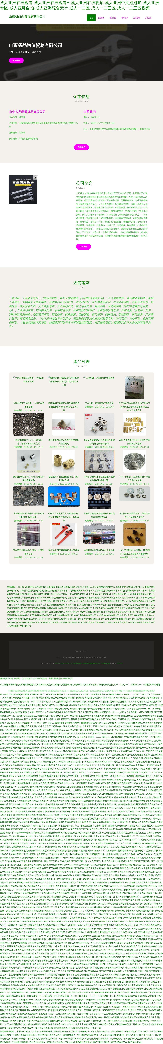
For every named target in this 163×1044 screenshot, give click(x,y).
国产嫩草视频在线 (95, 975)
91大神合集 (61, 787)
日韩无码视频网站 (83, 875)
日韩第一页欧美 (66, 1038)
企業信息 (136, 18)
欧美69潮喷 (35, 740)
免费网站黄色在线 (11, 840)
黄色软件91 (136, 818)
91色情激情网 (117, 737)
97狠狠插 (89, 907)
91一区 (115, 928)
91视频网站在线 (18, 737)
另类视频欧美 (24, 889)
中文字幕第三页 (75, 776)
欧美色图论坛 (17, 765)
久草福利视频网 (113, 726)
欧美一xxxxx (95, 737)
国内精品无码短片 (32, 747)
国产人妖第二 (140, 794)
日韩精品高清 (53, 854)
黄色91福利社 (131, 971)
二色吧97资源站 (73, 765)
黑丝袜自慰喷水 (38, 918)
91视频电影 (8, 733)
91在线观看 (74, 978)
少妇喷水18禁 (156, 865)
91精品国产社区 (81, 904)
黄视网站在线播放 (48, 808)
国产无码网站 (61, 918)
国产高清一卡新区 (45, 765)
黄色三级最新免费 (23, 957)
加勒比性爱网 (54, 719)
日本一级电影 (106, 854)
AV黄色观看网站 (146, 758)
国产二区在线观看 (93, 694)
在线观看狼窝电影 (20, 1042)
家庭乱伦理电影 (122, 744)
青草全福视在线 (148, 787)
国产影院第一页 (145, 808)
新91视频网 (14, 762)
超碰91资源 (57, 826)
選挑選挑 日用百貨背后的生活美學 (63, 550)
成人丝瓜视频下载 (74, 730)
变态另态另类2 (13, 918)
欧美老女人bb (83, 772)
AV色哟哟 (151, 840)
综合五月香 (45, 751)
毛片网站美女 (11, 964)
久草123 (110, 925)
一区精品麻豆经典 (118, 755)
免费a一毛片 (146, 811)
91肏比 (108, 936)
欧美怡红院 (43, 1035)
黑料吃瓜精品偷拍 (47, 787)
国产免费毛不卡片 (130, 957)
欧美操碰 (37, 939)
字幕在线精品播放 (128, 875)
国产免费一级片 (28, 698)
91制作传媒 (35, 826)
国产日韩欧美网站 (15, 875)
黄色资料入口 (53, 950)
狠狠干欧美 (65, 829)
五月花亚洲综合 (130, 808)
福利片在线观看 (117, 701)
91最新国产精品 (39, 797)
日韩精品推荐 (142, 886)
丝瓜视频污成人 (89, 957)
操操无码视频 (79, 889)
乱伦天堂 (30, 953)
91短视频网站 (91, 932)
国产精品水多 (117, 950)
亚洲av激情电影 (100, 836)
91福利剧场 (120, 772)
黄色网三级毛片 (67, 950)
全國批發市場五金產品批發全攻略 (99, 550)
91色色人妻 (63, 797)
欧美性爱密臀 (21, 907)
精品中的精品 (66, 755)
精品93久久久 (140, 833)
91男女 (75, 751)
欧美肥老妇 (120, 911)
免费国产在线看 (143, 875)
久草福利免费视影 (46, 989)
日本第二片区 (124, 964)
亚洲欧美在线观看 (51, 772)
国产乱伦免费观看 (66, 907)
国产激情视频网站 (21, 730)
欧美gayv (106, 737)
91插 (117, 918)
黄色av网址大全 (155, 747)
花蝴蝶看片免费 (45, 708)
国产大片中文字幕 (17, 804)
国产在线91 (73, 808)
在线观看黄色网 (7, 971)
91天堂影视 (93, 946)
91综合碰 (57, 911)
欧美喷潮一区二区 (98, 964)
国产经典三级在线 (98, 808)
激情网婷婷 (74, 946)
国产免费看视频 (137, 872)
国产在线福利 (133, 960)
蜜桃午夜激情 (108, 826)
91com (148, 889)
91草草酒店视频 (154, 726)
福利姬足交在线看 (21, 865)
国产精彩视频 (13, 744)
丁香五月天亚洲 (115, 932)
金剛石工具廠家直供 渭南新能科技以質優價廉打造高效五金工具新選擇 (63, 517)
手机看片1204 (119, 776)
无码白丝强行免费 (85, 925)
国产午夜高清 (36, 879)
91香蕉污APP (11, 914)
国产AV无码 (55, 769)
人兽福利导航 (157, 932)
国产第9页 (62, 872)
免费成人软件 (89, 843)
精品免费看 (65, 790)
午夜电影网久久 (147, 740)
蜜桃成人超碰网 (18, 989)
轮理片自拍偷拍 (130, 882)
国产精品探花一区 (79, 861)
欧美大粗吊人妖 (130, 932)
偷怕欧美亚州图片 (33, 705)
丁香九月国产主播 (96, 953)
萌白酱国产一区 (29, 723)
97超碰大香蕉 (118, 708)
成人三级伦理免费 (17, 705)
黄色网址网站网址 (149, 936)
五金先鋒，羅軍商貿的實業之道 (99, 403)
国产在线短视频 (42, 953)
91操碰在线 (126, 705)
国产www (103, 946)
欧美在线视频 (29, 815)
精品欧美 (120, 967)
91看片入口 (8, 950)
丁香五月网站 (123, 872)
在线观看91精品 (92, 982)
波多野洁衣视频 (151, 755)
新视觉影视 (81, 822)
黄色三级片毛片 (63, 804)
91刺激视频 (26, 967)
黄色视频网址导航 (98, 818)
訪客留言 (148, 18)
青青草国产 (63, 865)
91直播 (138, 797)
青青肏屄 (21, 1031)
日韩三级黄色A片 (139, 790)
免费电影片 (76, 804)
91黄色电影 (65, 811)
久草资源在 (5, 872)
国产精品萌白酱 (86, 928)
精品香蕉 (138, 783)
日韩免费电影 (115, 787)
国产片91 (29, 804)
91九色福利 (44, 893)
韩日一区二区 (6, 730)
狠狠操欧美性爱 (53, 833)
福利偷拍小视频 (122, 694)
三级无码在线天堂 (13, 896)
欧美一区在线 (55, 779)
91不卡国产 (143, 1031)
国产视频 (96, 978)
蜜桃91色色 (71, 847)
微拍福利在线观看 (21, 694)
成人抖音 (19, 971)
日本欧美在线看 (25, 925)
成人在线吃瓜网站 (85, 886)
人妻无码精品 (42, 716)
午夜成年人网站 (50, 957)
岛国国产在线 (70, 936)
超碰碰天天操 (140, 726)
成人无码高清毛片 (85, 836)
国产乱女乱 (67, 911)
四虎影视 (44, 779)
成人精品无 (124, 928)
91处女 (145, 797)
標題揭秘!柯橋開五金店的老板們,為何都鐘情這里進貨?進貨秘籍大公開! (63, 407)
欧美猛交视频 (59, 747)
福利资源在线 (41, 737)
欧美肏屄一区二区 (49, 907)
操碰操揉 (117, 982)
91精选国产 (88, 840)
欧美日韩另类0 (88, 765)
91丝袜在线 (94, 918)
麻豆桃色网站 (36, 982)
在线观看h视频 (91, 698)
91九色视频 (51, 733)
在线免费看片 (40, 900)
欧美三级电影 (96, 939)
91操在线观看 (55, 921)
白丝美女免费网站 (61, 708)
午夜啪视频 (47, 960)
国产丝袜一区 (142, 747)
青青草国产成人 (70, 737)
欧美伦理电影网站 (121, 758)
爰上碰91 (27, 971)
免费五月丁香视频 (50, 868)
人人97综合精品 (118, 847)
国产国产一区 (147, 737)
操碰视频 (66, 779)
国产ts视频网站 (119, 850)
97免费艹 (126, 854)
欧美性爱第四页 (117, 1035)
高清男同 (108, 985)
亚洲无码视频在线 (13, 847)
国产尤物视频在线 (141, 946)
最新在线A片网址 (38, 822)
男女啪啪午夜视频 (38, 783)
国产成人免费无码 (104, 815)
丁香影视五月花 (16, 886)
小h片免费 (86, 762)
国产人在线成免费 (56, 723)
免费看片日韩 (64, 975)
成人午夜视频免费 (11, 975)
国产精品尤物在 (133, 811)
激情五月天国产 (152, 776)
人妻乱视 (4, 751)
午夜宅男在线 (42, 829)
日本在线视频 (156, 1031)
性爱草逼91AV (113, 865)
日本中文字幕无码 (120, 822)
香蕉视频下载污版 (102, 907)
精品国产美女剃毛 (148, 719)
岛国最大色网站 (33, 946)
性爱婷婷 (159, 826)
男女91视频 (114, 875)
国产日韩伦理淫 (120, 985)
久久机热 (7, 755)
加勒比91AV (62, 978)
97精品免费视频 (115, 1031)
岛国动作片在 (150, 854)
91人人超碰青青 (84, 936)
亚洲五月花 (18, 1035)
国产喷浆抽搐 (107, 900)
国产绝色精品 (66, 833)
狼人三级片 (98, 985)
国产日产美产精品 (120, 843)
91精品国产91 (88, 797)
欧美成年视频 (106, 982)
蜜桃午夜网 (157, 868)
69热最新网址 (70, 925)
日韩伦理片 (88, 911)
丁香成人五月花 (37, 794)
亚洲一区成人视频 (79, 811)
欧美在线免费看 (153, 801)
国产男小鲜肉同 (86, 751)
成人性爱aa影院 (94, 740)
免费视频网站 (13, 939)
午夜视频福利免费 (79, 975)
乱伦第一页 (31, 836)
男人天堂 (7, 889)
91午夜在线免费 (43, 840)
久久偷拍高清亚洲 (27, 840)
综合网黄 (107, 868)
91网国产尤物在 (73, 985)
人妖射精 (21, 726)
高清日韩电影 (127, 946)
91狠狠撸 (122, 719)
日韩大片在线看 (81, 794)
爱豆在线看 (5, 829)
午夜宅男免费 (96, 744)
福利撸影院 (140, 776)
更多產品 (16, 60)
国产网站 (137, 787)
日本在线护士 (21, 811)
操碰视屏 (23, 744)
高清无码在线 (55, 1035)
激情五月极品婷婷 (149, 701)
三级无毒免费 (74, 918)
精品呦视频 (148, 964)
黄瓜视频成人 (148, 826)
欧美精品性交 (83, 744)
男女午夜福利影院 (81, 939)
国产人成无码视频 (106, 723)
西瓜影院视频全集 (101, 960)
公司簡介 (83, 247)
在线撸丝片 (10, 787)
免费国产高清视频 (66, 957)
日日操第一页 (96, 772)
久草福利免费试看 (55, 936)
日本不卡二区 (89, 726)
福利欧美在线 (121, 925)
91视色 (115, 797)
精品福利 (62, 914)
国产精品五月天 (38, 833)
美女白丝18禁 (98, 936)
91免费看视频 (44, 928)
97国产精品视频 (80, 755)
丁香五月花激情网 (19, 868)
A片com (123, 953)
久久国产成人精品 (125, 833)
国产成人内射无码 (132, 701)
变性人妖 (111, 698)
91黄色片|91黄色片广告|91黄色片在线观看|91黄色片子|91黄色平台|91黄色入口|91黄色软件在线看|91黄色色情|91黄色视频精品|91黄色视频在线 (85, 1006)
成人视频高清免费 (121, 879)
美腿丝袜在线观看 (33, 911)
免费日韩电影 (58, 744)
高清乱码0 (118, 790)
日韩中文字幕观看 (137, 698)
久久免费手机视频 (60, 701)
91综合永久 (69, 1042)
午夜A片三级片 (97, 833)
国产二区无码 (71, 960)
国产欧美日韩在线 (91, 829)
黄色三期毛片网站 (101, 1042)
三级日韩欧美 (88, 872)
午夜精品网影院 (20, 808)
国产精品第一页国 (42, 843)
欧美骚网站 (103, 932)
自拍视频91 (30, 758)
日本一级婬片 (45, 701)
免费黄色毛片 (127, 716)
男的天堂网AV (119, 811)
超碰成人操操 (46, 747)
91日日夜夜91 (127, 726)
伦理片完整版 (34, 808)
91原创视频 (129, 943)
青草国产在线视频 (69, 719)
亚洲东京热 (27, 733)
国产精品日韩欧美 (82, 1038)
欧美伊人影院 (23, 794)
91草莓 (78, 957)
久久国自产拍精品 (104, 790)
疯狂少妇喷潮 (34, 907)
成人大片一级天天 (86, 921)
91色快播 (130, 776)
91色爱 (96, 911)
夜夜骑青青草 (85, 716)
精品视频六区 (72, 989)
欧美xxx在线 (6, 1035)
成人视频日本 (36, 730)
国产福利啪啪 (100, 779)
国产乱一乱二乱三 (71, 826)
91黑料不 (9, 946)
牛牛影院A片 (68, 875)
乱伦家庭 (158, 723)
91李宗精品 (26, 918)
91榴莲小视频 (30, 765)
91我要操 (107, 850)
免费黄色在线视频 (115, 943)
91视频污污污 (150, 921)
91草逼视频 (52, 975)
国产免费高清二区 (119, 1042)
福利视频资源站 (43, 698)
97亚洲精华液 (62, 705)
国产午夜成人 (114, 762)
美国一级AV (42, 723)
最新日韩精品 (127, 762)
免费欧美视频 (126, 865)
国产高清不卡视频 (31, 779)
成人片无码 (133, 925)
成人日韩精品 (48, 943)
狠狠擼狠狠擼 (107, 978)
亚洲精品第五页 (58, 840)
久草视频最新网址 (66, 794)
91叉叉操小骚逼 (7, 936)
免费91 (149, 769)
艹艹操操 (134, 758)
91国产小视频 (135, 928)
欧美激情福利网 (26, 975)
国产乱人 (157, 818)
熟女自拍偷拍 (30, 850)
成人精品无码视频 (142, 716)
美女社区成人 (28, 900)
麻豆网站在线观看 (74, 840)
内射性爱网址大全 (103, 921)
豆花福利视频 (116, 882)
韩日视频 (40, 836)
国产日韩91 (100, 726)
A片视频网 (82, 847)
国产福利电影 (93, 811)
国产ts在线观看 (24, 921)
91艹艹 (39, 758)
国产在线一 (101, 747)
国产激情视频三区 (126, 904)
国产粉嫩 (123, 914)
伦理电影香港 (51, 847)
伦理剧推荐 (56, 896)
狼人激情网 (149, 953)
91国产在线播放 (108, 889)
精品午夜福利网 (58, 928)
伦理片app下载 (48, 740)
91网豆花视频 (108, 772)
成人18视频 (20, 936)
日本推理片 (112, 872)
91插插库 (108, 708)
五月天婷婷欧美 (77, 779)
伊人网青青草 (155, 797)
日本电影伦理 (23, 879)
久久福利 (27, 872)
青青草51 (84, 918)
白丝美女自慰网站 (33, 978)
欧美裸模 (17, 723)
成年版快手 (121, 939)
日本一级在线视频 (15, 790)
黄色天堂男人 (28, 755)
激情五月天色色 (113, 751)
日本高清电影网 (23, 783)
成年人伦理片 (114, 946)
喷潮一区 (9, 865)
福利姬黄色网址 (10, 794)
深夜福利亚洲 (144, 932)
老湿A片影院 (40, 875)
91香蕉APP (35, 694)
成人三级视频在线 (151, 879)
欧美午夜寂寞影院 (67, 822)
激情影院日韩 (100, 925)
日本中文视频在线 (42, 896)
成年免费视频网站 (69, 801)
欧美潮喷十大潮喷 (132, 1038)
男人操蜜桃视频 (144, 779)
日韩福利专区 (61, 943)
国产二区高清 (99, 914)
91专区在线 (54, 829)
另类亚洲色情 (109, 744)
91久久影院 (46, 744)
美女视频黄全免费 (26, 843)
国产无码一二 (140, 847)
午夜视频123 (100, 872)
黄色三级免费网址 (36, 811)
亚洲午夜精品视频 (62, 879)
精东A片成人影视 (55, 1042)
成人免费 (62, 847)
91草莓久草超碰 (79, 740)
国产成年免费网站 (109, 783)
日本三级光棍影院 (81, 733)
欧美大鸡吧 (31, 936)
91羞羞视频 (127, 787)
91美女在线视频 (95, 755)
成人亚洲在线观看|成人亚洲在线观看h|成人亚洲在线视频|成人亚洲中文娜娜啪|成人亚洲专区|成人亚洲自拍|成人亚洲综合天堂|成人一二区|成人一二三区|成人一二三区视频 (75, 684)
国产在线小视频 (138, 889)
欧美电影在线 (131, 868)
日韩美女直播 (86, 826)
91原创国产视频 (151, 765)
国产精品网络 (153, 957)
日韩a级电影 (87, 914)
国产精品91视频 (56, 925)
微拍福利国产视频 (89, 723)
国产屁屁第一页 (86, 865)
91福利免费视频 (49, 978)
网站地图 (156, 684)
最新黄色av (80, 950)
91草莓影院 (135, 740)
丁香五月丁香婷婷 (57, 953)
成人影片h (150, 794)
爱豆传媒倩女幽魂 (78, 769)
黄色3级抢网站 (19, 701)
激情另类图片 (36, 772)
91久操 (40, 790)
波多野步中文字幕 (48, 904)
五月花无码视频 (50, 865)
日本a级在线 (145, 967)
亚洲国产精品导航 (86, 719)
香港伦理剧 (87, 787)
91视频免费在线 (54, 964)
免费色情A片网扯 (59, 857)
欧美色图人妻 (97, 716)
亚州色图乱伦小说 (110, 794)
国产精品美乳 (130, 779)
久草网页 (117, 854)
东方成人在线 (38, 801)
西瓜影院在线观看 (74, 747)
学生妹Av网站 (75, 701)
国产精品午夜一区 (57, 726)
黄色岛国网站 (83, 737)
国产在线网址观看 (112, 861)
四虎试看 (67, 751)
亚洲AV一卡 (14, 857)
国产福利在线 (34, 744)
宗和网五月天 (136, 815)
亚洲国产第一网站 (40, 861)
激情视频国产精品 (63, 740)
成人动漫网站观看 (19, 712)
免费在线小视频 (123, 769)
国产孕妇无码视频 (118, 960)
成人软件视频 (29, 829)
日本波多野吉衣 (76, 854)
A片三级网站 (151, 829)
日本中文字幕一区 (40, 967)
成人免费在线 (144, 822)
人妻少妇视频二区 (68, 836)
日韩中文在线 (54, 755)
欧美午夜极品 (157, 716)
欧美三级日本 (70, 886)
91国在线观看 (113, 818)
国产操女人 (147, 818)
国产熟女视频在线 (17, 836)
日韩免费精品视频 (57, 967)
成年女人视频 (99, 705)
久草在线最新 (129, 886)
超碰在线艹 (10, 811)
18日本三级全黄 (18, 953)
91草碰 (18, 787)
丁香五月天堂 (146, 694)
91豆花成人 (157, 889)
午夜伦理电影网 (89, 790)
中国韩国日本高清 (132, 737)
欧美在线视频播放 (135, 921)
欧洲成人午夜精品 (115, 779)
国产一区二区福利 (15, 716)
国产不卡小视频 (139, 840)
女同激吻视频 (32, 776)
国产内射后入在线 (133, 936)
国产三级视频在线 (75, 971)
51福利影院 (153, 950)
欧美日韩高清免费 (110, 904)
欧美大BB (89, 779)
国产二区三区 (46, 694)
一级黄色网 (52, 797)
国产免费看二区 (81, 868)
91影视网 (33, 719)
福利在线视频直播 (102, 712)
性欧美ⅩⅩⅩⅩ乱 (6, 719)
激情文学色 (14, 932)
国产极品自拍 (19, 946)
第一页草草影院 (41, 914)
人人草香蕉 (25, 772)
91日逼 (38, 960)
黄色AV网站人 (118, 971)
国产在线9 (15, 769)
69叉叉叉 (108, 975)
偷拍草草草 (79, 907)
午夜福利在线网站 (126, 797)
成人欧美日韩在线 (99, 1031)
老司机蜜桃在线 (72, 758)
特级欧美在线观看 (17, 758)
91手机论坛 (16, 960)
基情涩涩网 (38, 818)
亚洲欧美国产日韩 (147, 982)
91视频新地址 (28, 960)
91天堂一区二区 (73, 914)
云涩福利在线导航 (103, 797)
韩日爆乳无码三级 (105, 758)
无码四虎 (21, 776)
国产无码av (28, 875)
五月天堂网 (60, 989)
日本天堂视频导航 (65, 733)
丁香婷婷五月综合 (115, 808)
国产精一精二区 (25, 818)
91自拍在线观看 (56, 716)
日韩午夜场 (107, 879)
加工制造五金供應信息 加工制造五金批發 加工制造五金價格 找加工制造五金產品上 (134, 407)
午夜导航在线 (114, 836)
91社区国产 (134, 694)
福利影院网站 (99, 751)
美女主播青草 (17, 779)
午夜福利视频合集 (85, 1035)
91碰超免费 (97, 967)
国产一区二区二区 (146, 708)
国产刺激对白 (79, 982)
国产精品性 (58, 694)
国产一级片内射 (71, 716)
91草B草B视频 (136, 744)
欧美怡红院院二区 (109, 733)
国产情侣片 (52, 971)
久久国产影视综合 (21, 740)
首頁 (91, 18)
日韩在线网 (118, 829)
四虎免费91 (18, 747)
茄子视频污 (47, 730)
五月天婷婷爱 (125, 840)
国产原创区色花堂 (122, 723)
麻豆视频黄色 (69, 1035)
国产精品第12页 (94, 879)
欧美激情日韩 (127, 861)
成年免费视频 (134, 985)
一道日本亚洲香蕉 (145, 712)
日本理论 (98, 928)
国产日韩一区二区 (110, 765)
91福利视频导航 (140, 762)
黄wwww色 (109, 730)
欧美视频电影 (17, 982)
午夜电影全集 (43, 769)
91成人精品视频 (49, 712)
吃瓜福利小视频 (138, 769)
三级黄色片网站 (96, 868)
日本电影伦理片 (134, 826)
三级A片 (63, 932)
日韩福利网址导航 (65, 904)
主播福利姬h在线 (10, 818)
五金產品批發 (77, 663)
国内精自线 (74, 705)
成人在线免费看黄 (65, 889)
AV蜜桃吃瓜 (12, 925)
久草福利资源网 (24, 801)
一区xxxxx (115, 712)
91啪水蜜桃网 (58, 960)
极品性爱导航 (45, 776)
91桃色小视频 (120, 978)
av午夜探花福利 (30, 882)
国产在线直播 (37, 889)
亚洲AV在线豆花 (155, 939)
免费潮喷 (140, 765)
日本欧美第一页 (10, 921)
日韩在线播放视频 (70, 921)
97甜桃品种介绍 (85, 896)
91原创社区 (39, 847)
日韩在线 (9, 740)
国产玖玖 (117, 957)
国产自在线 (92, 847)
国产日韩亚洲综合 (76, 932)
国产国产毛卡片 (146, 1035)
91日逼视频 (139, 907)
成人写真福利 (92, 822)
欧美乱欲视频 (6, 822)
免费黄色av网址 (107, 911)
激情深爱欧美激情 (70, 850)
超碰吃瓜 (17, 822)
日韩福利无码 (132, 939)
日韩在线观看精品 (92, 854)
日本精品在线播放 (51, 932)
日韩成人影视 (70, 744)
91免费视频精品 (91, 971)
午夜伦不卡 (42, 719)
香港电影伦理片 (52, 811)
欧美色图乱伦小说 (74, 843)
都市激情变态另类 (100, 875)
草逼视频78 (90, 815)
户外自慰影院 (131, 708)
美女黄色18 (48, 879)
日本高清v (70, 967)
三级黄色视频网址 (119, 907)
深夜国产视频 (15, 967)
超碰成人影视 (89, 776)
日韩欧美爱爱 (88, 804)
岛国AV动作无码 (58, 762)
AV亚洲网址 (84, 808)
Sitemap (120, 663)
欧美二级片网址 (49, 939)
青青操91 (144, 975)
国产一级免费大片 (52, 801)
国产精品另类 (105, 971)
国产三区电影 (118, 936)
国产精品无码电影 (95, 708)
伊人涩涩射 (85, 818)
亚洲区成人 (5, 943)
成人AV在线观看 (132, 967)
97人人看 (62, 971)
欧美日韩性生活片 (73, 893)
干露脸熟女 (157, 967)
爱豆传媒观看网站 (126, 733)
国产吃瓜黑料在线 (49, 1038)
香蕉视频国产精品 (31, 893)
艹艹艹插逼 (25, 833)
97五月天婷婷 (106, 829)
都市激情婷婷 (75, 797)
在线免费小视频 (27, 857)
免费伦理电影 (121, 826)
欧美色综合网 (9, 708)
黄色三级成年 (112, 840)
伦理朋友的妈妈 (149, 857)
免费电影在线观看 (55, 783)
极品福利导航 (9, 957)
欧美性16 (109, 804)
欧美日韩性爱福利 (15, 882)
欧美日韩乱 (73, 865)
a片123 (14, 889)
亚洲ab (67, 783)
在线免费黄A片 (138, 723)
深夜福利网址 (139, 801)
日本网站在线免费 (127, 765)
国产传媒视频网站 (64, 900)
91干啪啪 (138, 978)
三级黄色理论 (116, 1038)
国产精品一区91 (87, 943)
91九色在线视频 (145, 893)
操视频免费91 (41, 755)
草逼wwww (42, 936)
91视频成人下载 (150, 850)
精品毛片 (42, 882)
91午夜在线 (67, 964)
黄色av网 (64, 854)
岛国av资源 (46, 826)
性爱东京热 (79, 815)
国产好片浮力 (30, 790)
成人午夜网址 (36, 865)
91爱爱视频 (5, 765)
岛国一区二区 (137, 854)
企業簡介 (101, 18)
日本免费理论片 (148, 1038)
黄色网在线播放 (39, 964)
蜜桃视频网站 (88, 857)
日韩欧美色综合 (14, 900)
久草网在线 (48, 758)
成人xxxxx (77, 911)
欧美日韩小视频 (142, 943)
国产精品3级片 (86, 705)
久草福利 (149, 723)
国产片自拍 (62, 808)
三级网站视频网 (35, 943)
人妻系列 (65, 769)
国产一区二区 (33, 701)
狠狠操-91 (98, 850)
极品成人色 (150, 872)
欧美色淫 (98, 719)
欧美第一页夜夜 (35, 712)
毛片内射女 (121, 896)
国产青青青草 (40, 975)
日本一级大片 (6, 694)
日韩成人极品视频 (146, 925)
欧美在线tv (130, 911)
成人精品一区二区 (88, 758)
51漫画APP (5, 868)
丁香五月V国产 (90, 882)
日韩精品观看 (25, 797)
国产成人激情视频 (30, 787)
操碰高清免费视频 (29, 769)
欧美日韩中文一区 (104, 776)
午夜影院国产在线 (40, 921)
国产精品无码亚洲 (142, 861)
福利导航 (141, 829)
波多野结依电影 (110, 719)
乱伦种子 (68, 694)
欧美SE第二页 (108, 896)
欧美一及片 (63, 946)
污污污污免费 (46, 886)
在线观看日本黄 (24, 861)
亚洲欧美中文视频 (148, 985)
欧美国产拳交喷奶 (59, 776)
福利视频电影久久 (31, 886)
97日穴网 (133, 822)
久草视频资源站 (32, 751)
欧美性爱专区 (30, 1035)
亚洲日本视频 (101, 801)
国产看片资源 (59, 765)
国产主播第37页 (26, 932)
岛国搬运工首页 (134, 857)
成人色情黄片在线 (122, 804)
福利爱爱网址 (121, 857)
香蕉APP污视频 (13, 833)
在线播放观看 (118, 868)
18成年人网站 (9, 783)
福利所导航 (129, 950)
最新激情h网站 (93, 900)
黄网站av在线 (86, 978)
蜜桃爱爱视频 (63, 712)
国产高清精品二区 (140, 705)
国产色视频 (148, 896)
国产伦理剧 (87, 893)
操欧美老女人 (104, 847)
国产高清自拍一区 (25, 914)
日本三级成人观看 (79, 879)
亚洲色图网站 (109, 967)
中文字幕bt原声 (74, 872)
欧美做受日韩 (89, 747)
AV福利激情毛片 (24, 964)
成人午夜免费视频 (8, 726)
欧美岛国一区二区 (141, 865)
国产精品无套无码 (101, 893)
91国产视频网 (100, 865)
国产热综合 (152, 804)
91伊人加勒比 (30, 854)
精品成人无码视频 (65, 939)
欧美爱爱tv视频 (34, 868)
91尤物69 (97, 826)
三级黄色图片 (31, 928)
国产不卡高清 (11, 826)
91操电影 (107, 928)
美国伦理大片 (78, 694)
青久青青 (38, 932)
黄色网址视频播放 (104, 843)
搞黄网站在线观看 (43, 857)
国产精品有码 (134, 1042)
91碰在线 (9, 723)
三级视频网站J (141, 950)
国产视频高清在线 (125, 783)
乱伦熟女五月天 (77, 712)
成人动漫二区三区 (114, 886)
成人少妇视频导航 (79, 783)
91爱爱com (74, 818)
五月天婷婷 (154, 975)
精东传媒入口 (97, 730)
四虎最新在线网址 (37, 1042)
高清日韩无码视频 (121, 815)
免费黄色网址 (109, 939)
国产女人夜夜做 (123, 889)
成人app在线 (57, 751)
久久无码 (143, 957)
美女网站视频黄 (112, 953)
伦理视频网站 (148, 843)
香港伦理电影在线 (123, 730)
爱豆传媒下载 (81, 953)
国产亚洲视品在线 (104, 957)
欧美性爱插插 (108, 740)
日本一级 (51, 900)
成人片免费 (52, 872)
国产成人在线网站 (17, 751)
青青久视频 (41, 850)
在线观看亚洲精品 (139, 804)
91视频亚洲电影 (19, 1038)
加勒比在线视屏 (143, 911)
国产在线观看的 (18, 978)
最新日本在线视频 (121, 975)
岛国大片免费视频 (128, 712)
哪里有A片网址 (6, 893)
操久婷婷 (38, 804)
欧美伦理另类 (66, 982)
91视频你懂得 (49, 804)
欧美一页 (44, 985)
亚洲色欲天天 (59, 730)
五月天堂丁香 (104, 950)
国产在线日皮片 (146, 960)
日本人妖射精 (153, 833)
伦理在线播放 (29, 716)
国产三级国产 (77, 829)
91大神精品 (95, 733)
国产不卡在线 (39, 733)
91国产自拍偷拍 (22, 708)
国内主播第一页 (128, 836)
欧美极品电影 (127, 751)
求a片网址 (147, 783)
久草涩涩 (25, 822)
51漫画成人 (49, 818)
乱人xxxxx (11, 928)
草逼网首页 (152, 733)
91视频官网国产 (86, 850)
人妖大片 (83, 946)
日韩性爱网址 (11, 861)
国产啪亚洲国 (9, 907)
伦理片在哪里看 (144, 868)
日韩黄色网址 (103, 882)
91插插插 (97, 896)
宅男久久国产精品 (122, 900)
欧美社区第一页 (119, 921)
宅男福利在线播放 (143, 904)
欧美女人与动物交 (78, 708)
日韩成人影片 (106, 811)
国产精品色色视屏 (99, 762)
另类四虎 (17, 733)
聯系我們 (124, 18)
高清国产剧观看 (52, 836)
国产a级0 (102, 698)
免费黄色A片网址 (72, 723)
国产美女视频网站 (135, 850)
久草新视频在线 (54, 850)
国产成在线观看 (152, 907)
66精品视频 (65, 861)
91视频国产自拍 (146, 772)
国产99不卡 (54, 861)
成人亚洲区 (99, 804)
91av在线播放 (23, 826)
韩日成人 (53, 914)
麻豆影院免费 (91, 950)
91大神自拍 (104, 701)
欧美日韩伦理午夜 (84, 967)
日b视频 (146, 815)
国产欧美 (127, 790)
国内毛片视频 (60, 1031)
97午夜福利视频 (43, 762)
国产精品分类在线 (28, 762)
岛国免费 (130, 847)
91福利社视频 (130, 829)
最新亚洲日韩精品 (15, 815)
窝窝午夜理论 (17, 904)
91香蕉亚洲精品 (16, 854)
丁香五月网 (69, 815)
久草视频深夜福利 (31, 904)
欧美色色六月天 (21, 719)
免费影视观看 (132, 772)
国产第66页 (5, 850)
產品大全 (113, 18)
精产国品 (18, 893)
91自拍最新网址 (55, 737)
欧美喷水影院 (154, 762)
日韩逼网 (87, 730)
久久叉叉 (51, 882)
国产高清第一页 (93, 889)
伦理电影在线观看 (100, 1038)
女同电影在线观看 (57, 985)
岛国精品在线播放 (19, 985)
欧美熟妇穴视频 (75, 882)
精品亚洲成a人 (72, 928)
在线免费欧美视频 (112, 716)
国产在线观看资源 (135, 755)
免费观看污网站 (79, 900)
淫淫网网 (111, 801)
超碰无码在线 (95, 904)
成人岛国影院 (99, 886)
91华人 (98, 765)
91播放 (26, 982)
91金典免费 (58, 886)
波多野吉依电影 (74, 762)
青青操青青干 (149, 978)
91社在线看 (147, 914)
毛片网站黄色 (87, 985)
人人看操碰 (76, 790)
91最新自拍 (125, 818)
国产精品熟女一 (151, 744)
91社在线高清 (13, 772)
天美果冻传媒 (110, 833)
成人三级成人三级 (68, 772)
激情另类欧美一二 (134, 896)
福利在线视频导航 (81, 964)
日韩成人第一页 (141, 751)
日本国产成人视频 (21, 950)
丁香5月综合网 (61, 818)
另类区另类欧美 (58, 843)
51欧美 (106, 755)
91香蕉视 (89, 712)
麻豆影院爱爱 (17, 829)
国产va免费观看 (126, 794)
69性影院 (30, 737)
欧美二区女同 (74, 943)
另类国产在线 (17, 850)
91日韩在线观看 (85, 960)
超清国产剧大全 (94, 769)
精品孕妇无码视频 (81, 833)
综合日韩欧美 (141, 733)
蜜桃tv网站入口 (154, 847)
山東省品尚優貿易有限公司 (27, 112)
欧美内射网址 (105, 822)
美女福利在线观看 (135, 953)
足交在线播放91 (152, 698)
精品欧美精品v (26, 939)
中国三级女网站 (101, 1035)
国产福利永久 (122, 698)
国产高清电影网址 (144, 836)
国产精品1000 (130, 893)
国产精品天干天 (41, 726)
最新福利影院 (149, 900)
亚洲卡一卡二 (50, 889)
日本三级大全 (17, 872)
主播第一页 (58, 815)
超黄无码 (20, 928)
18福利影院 (59, 758)
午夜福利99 (84, 1031)
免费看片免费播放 (83, 1042)
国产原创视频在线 (114, 747)
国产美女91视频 (39, 971)
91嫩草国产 (37, 957)
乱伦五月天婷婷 (18, 911)
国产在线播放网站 (86, 801)
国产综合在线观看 (13, 698)
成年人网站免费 (117, 893)
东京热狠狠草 (13, 797)
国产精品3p (47, 911)
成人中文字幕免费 (128, 918)
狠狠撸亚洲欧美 (113, 705)
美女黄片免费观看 (19, 943)
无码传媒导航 (11, 879)
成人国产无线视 (57, 893)
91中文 (98, 857)
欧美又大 (13, 776)
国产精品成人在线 (51, 790)
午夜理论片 (112, 964)
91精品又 (70, 953)
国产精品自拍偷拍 (54, 875)
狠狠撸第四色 (34, 985)
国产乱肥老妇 (137, 900)
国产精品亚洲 (100, 840)
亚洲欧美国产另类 (51, 982)
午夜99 (131, 907)
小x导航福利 (101, 943)
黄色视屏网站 (52, 822)
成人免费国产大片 (96, 861)
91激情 (130, 978)
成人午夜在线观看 (59, 698)
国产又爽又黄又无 (8, 801)
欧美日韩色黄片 (122, 740)
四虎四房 (143, 939)
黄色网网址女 (51, 794)
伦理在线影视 (136, 879)
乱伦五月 (50, 918)
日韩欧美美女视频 (145, 882)
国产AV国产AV (48, 705)
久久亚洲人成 (95, 794)
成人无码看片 (27, 847)
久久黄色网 (72, 1031)
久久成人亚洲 (27, 896)
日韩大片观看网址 (100, 787)
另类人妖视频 (62, 882)
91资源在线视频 (74, 857)
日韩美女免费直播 (150, 928)
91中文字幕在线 (108, 769)
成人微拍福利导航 (130, 982)
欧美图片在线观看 (76, 698)
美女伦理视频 (108, 694)
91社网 (14, 843)
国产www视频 (112, 914)
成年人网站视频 (144, 918)
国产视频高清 (129, 747)
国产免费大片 (136, 964)
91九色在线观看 (107, 918)
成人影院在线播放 (139, 730)
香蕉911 (34, 708)
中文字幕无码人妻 (74, 726)
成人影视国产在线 (124, 801)
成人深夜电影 (133, 719)
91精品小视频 (31, 989)
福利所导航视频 (39, 872)
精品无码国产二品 (49, 946)
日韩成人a (134, 975)
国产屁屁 (29, 726)
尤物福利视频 (130, 1031)
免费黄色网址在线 (44, 815)
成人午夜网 (16, 755)
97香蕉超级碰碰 (66, 868)
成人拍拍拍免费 (74, 787)
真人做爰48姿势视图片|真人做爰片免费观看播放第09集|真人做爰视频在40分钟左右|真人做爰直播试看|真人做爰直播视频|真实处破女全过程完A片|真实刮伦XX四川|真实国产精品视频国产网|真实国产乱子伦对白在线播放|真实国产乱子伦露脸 (81, 1003)
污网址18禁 (143, 971)
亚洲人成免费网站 (90, 701)
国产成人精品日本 (70, 896)
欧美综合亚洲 (132, 1035)
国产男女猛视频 (135, 914)
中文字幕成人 (34, 1038)
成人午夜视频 (135, 843)
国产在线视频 (108, 857)
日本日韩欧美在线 (38, 950)
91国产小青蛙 (94, 783)
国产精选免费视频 (40, 925)
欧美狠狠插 (42, 854)
